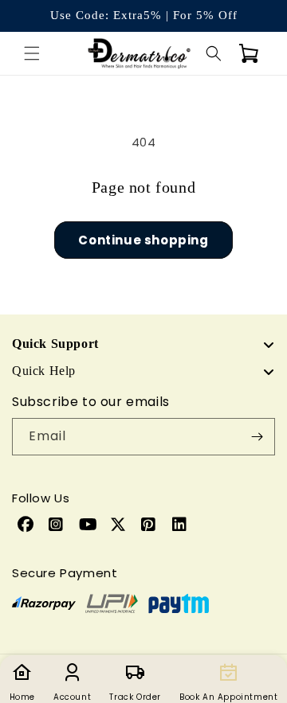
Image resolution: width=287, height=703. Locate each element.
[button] (31, 53)
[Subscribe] (256, 436)
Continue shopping (143, 240)
